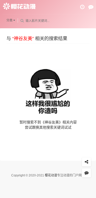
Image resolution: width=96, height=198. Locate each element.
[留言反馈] (90, 7)
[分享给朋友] (86, 161)
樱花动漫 (51, 175)
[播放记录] (82, 7)
